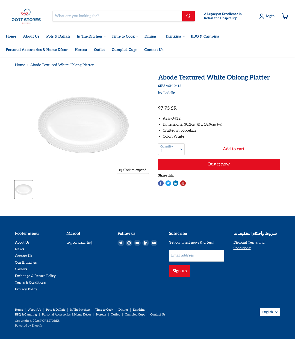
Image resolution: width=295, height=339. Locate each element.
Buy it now (219, 164)
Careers (21, 269)
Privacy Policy (26, 289)
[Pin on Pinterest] (183, 183)
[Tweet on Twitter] (168, 183)
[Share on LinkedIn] (175, 183)
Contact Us (153, 50)
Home (11, 36)
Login (270, 16)
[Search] (188, 16)
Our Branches (26, 262)
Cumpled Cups (124, 50)
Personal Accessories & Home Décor (37, 50)
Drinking (174, 36)
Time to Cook (124, 36)
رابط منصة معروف (79, 242)
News (19, 249)
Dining (151, 36)
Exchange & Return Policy (35, 276)
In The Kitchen (90, 36)
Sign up (180, 270)
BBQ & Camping (205, 36)
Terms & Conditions (30, 282)
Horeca (81, 50)
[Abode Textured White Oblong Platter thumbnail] (24, 189)
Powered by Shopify (29, 325)
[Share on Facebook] (161, 183)
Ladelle (169, 93)
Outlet (99, 50)
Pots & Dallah (58, 36)
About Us (31, 36)
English (267, 312)
